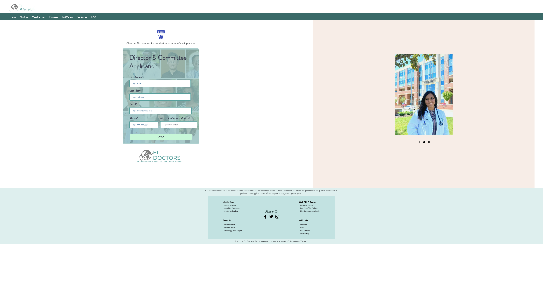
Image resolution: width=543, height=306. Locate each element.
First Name (136, 77)
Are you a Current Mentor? (175, 118)
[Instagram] (428, 142)
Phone (133, 118)
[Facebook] (420, 142)
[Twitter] (424, 142)
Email (133, 104)
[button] (24, 17)
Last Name (136, 90)
